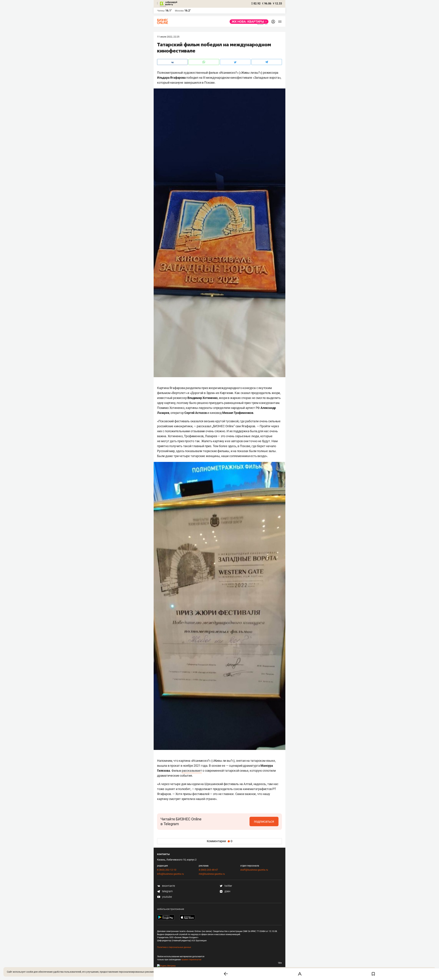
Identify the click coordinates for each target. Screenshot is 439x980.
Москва (179, 10)
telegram (167, 891)
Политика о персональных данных (174, 947)
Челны (161, 10)
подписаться (264, 821)
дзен (227, 891)
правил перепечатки (191, 959)
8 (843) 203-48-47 (208, 869)
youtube (166, 896)
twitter (228, 885)
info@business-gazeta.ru (170, 874)
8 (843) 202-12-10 (166, 869)
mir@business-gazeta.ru (212, 874)
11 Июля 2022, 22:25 (168, 36)
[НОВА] (248, 21)
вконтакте (168, 885)
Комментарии (219, 841)
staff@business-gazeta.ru (254, 869)
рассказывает (192, 770)
